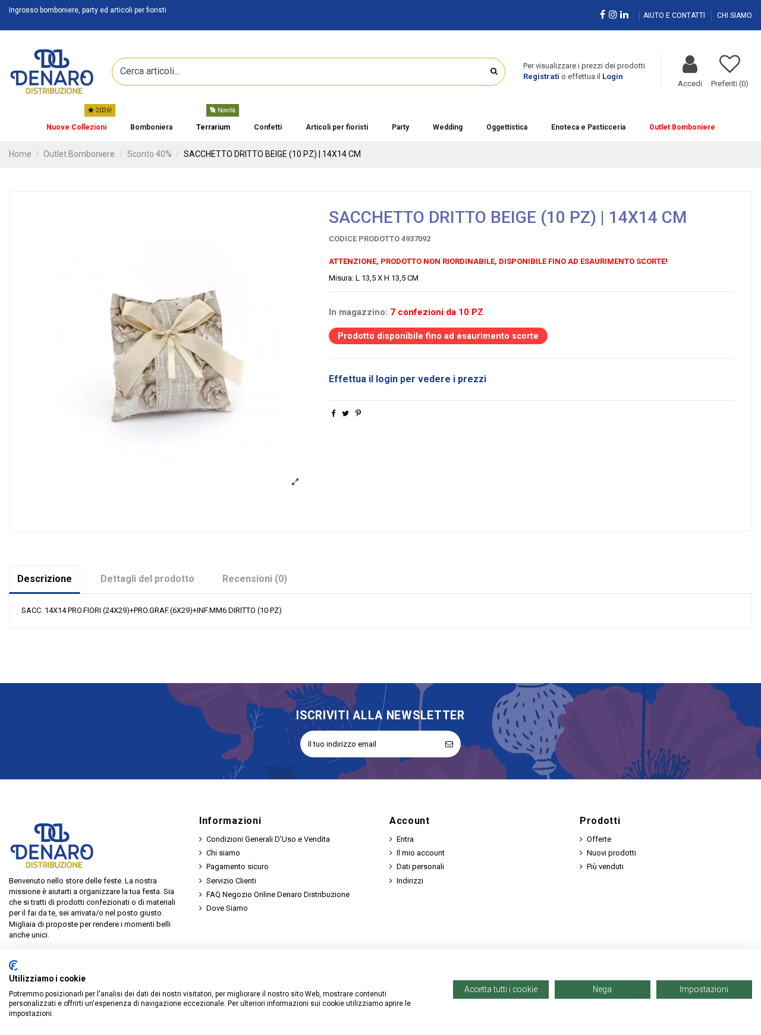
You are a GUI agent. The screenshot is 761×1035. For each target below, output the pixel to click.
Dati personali (420, 866)
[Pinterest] (358, 413)
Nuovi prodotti (611, 852)
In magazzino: (358, 312)
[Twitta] (345, 413)
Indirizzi (410, 880)
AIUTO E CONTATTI (675, 15)
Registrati (541, 76)
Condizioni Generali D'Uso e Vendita (268, 839)
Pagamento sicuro (237, 866)
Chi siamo (223, 852)
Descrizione (44, 578)
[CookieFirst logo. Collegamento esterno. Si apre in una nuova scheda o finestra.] (13, 965)
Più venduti (605, 866)
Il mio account (421, 852)
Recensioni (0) (254, 578)
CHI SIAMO (734, 15)
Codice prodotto (364, 238)
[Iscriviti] (449, 744)
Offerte (599, 839)
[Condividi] (333, 413)
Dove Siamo (227, 908)
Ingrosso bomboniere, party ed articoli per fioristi (87, 10)
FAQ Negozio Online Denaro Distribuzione (278, 894)
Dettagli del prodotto (147, 578)
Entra (405, 839)
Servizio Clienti (231, 880)
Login (612, 76)
